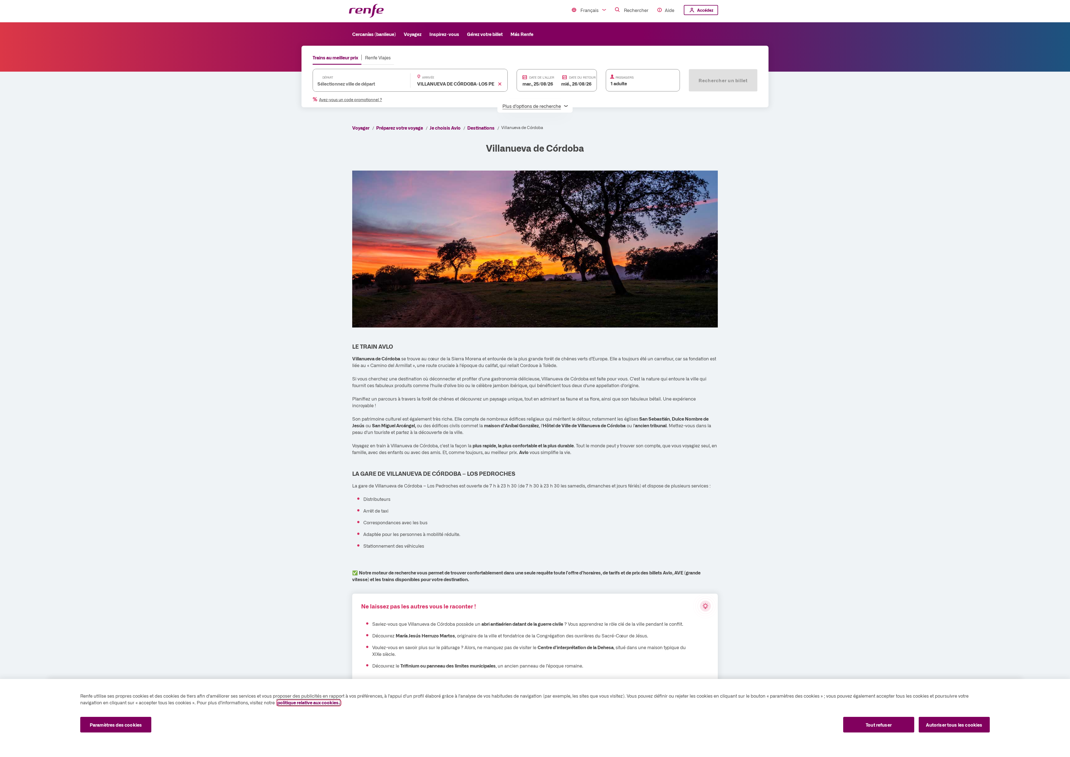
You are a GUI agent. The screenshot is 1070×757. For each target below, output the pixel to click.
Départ (327, 77)
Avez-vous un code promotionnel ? (350, 99)
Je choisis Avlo (445, 127)
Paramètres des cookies (116, 724)
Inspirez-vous (444, 34)
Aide (669, 10)
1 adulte (619, 83)
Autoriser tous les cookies (954, 724)
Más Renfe (521, 34)
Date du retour (582, 77)
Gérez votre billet (485, 34)
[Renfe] (366, 11)
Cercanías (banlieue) (374, 34)
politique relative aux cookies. (308, 702)
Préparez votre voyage (399, 127)
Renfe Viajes (378, 57)
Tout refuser (879, 724)
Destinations (481, 127)
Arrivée (428, 77)
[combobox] (356, 83)
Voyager (360, 127)
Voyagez (413, 34)
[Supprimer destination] (500, 84)
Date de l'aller (541, 77)
